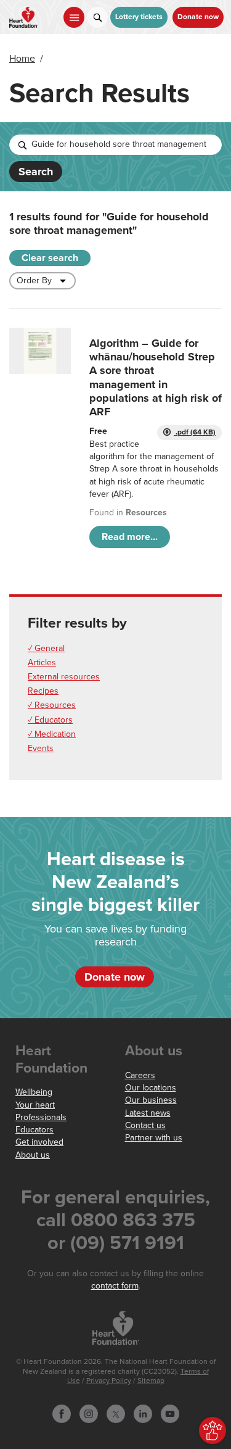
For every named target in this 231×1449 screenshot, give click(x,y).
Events (41, 748)
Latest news (148, 1113)
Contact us (145, 1125)
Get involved (39, 1142)
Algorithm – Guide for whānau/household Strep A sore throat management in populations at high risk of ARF (155, 377)
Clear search (50, 258)
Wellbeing (33, 1092)
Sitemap (150, 1380)
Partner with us (153, 1137)
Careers (140, 1075)
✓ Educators (50, 720)
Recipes (43, 691)
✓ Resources (52, 705)
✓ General (46, 648)
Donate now (198, 17)
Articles (42, 662)
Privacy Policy (108, 1380)
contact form (115, 1286)
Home (22, 58)
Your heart (35, 1105)
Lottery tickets (139, 17)
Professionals (41, 1117)
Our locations (150, 1087)
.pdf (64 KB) (195, 432)
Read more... (130, 537)
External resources (64, 676)
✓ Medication (52, 734)
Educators (34, 1129)
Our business (151, 1100)
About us (32, 1155)
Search (35, 171)
